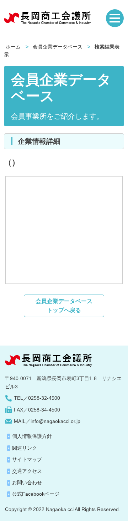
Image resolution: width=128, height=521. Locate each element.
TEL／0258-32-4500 (37, 398)
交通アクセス (27, 471)
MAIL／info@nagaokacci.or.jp (47, 421)
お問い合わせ (27, 482)
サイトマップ (27, 459)
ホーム (13, 47)
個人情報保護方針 (32, 436)
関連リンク (24, 448)
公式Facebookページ (35, 494)
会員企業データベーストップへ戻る (64, 305)
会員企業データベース (57, 47)
